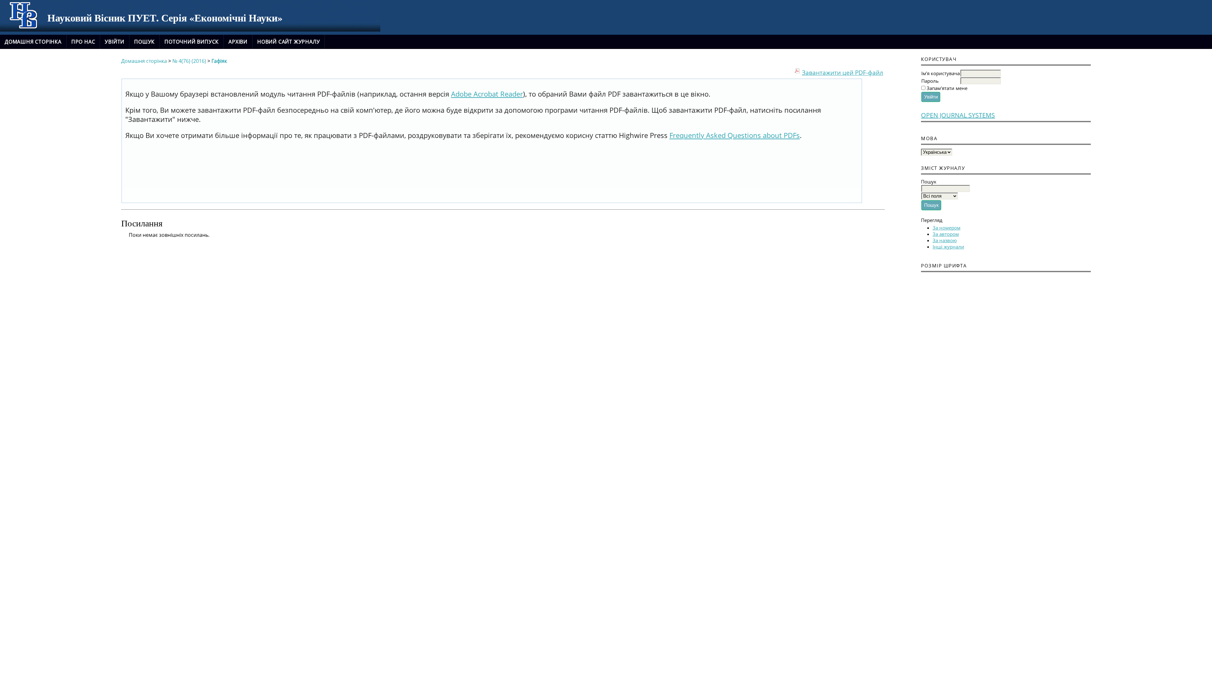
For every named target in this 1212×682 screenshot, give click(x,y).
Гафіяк (219, 60)
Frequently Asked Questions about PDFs (734, 135)
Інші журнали (948, 246)
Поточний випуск (191, 41)
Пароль (930, 81)
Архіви (238, 41)
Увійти (114, 41)
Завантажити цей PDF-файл (842, 73)
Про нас (83, 41)
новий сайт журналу (288, 41)
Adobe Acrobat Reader (487, 94)
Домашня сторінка (33, 41)
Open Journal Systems (958, 115)
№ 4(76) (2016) (189, 60)
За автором (946, 234)
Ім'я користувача (940, 73)
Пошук (144, 41)
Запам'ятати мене (947, 88)
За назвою (945, 240)
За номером (946, 227)
